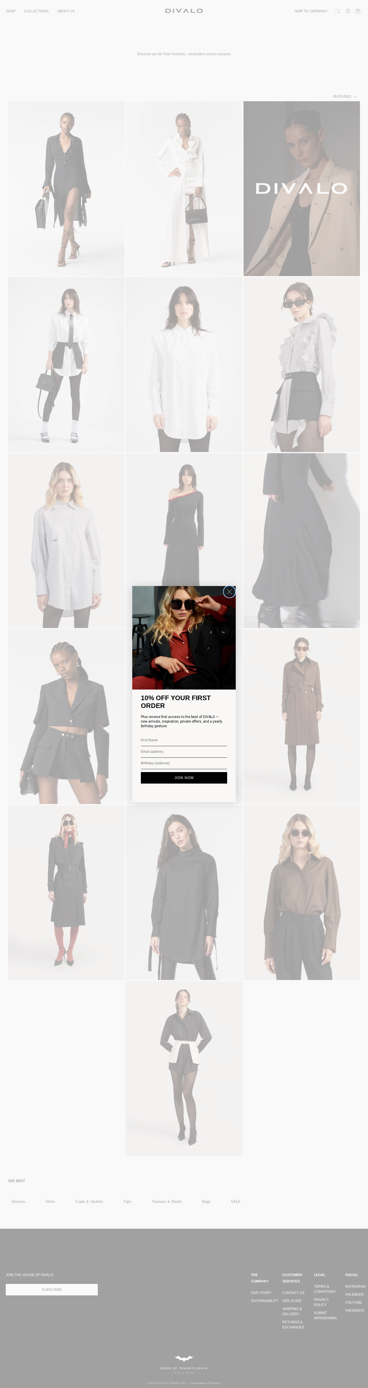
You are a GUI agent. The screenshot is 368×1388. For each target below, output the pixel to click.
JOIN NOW (184, 778)
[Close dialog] (229, 592)
